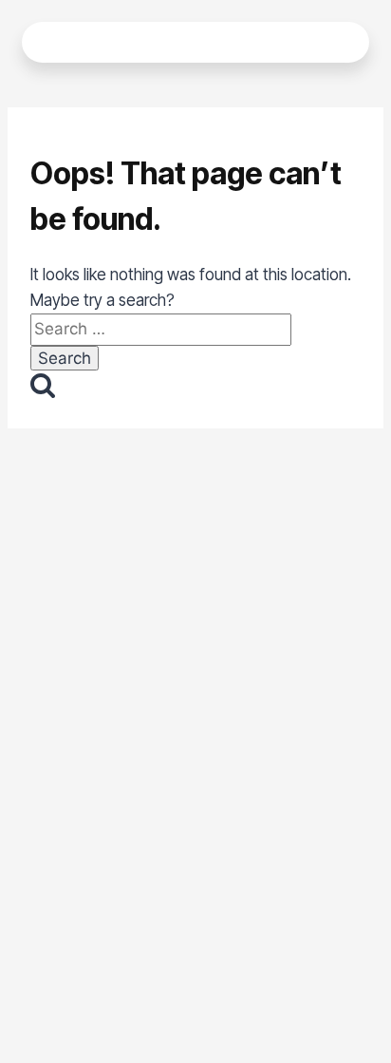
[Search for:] (160, 328)
